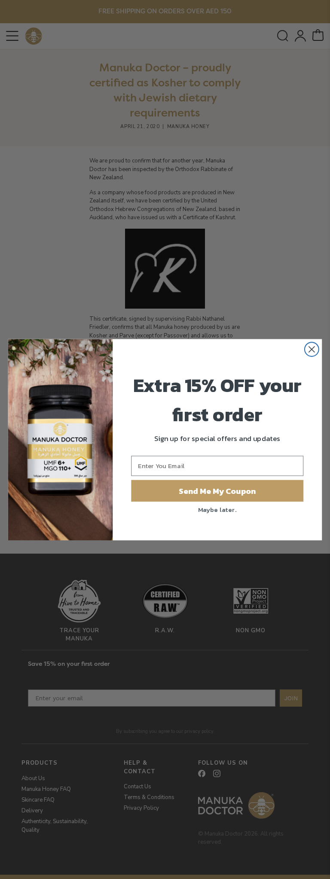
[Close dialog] (312, 349)
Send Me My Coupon (217, 490)
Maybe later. (217, 509)
